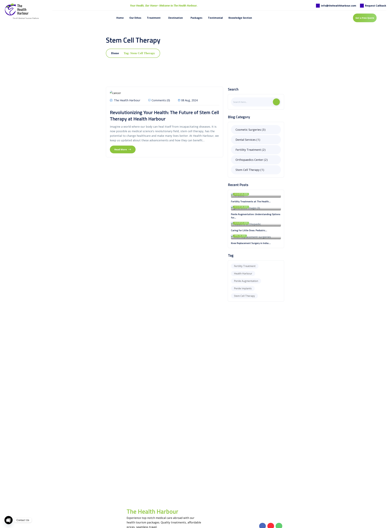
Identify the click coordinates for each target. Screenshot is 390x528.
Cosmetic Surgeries (250, 129)
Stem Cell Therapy (249, 170)
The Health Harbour (127, 100)
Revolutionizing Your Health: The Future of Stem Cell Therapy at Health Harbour (164, 115)
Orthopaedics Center (251, 160)
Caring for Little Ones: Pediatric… (249, 230)
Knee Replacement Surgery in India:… (251, 243)
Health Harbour (243, 273)
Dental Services (247, 139)
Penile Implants (243, 288)
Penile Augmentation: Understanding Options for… (255, 215)
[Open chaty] (8, 520)
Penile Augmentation (246, 281)
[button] (325, 18)
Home (115, 53)
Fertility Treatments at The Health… (251, 201)
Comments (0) (161, 100)
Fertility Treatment (250, 150)
